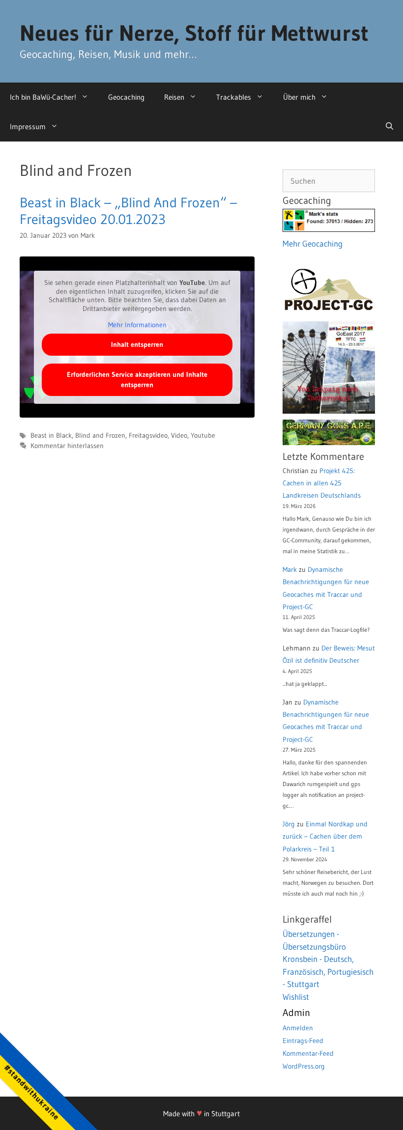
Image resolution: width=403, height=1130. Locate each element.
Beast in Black (51, 435)
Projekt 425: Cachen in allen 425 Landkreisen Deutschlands (322, 483)
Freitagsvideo (148, 435)
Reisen (174, 97)
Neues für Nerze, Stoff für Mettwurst (194, 33)
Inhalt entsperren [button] (137, 344)
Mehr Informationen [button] (137, 325)
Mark (290, 569)
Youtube (203, 435)
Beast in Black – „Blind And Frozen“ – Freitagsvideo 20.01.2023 (128, 210)
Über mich (299, 97)
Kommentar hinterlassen (67, 446)
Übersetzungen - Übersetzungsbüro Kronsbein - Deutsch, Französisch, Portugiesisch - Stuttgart (328, 959)
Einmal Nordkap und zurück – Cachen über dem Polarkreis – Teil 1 (325, 836)
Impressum (28, 126)
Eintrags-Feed (303, 1040)
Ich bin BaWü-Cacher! (43, 97)
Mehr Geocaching (313, 243)
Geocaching (126, 97)
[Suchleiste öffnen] (389, 126)
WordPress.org (304, 1066)
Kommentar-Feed (308, 1053)
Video (179, 435)
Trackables (233, 97)
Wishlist (296, 996)
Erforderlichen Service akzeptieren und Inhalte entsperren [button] (137, 379)
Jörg (289, 823)
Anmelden (298, 1027)
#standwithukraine (31, 1092)
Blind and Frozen (100, 435)
